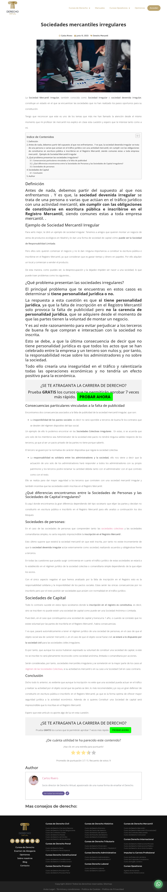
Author (32, 176)
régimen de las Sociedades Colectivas (44, 668)
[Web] (67, 793)
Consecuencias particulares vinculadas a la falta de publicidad (60, 160)
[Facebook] (17, 841)
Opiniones (140, 8)
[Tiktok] (37, 841)
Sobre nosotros (24, 858)
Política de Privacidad (113, 889)
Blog (25, 862)
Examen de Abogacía (24, 851)
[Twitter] (22, 841)
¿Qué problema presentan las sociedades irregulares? (53, 157)
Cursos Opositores (119, 8)
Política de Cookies (91, 889)
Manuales (100, 8)
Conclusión (38, 173)
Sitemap (108, 884)
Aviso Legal (49, 889)
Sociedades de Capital (39, 169)
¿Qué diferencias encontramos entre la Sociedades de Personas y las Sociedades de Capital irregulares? (78, 163)
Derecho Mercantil (100, 35)
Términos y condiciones (68, 889)
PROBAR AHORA (94, 396)
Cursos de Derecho (78, 8)
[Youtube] (27, 841)
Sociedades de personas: (44, 166)
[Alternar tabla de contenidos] (136, 136)
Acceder (154, 8)
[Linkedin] (32, 841)
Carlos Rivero (50, 778)
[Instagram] (12, 841)
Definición (33, 141)
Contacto (24, 865)
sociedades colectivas (112, 528)
